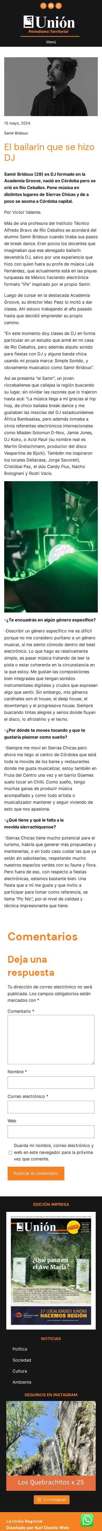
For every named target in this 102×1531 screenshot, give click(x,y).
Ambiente (22, 1382)
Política (20, 1349)
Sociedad (22, 1360)
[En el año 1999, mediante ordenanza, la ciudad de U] (51, 1446)
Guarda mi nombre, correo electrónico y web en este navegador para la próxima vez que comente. (54, 1152)
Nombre (17, 1071)
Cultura (20, 1371)
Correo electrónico (28, 1096)
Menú (51, 42)
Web (12, 1120)
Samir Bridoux (16, 133)
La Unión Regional (24, 1521)
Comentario (21, 1011)
